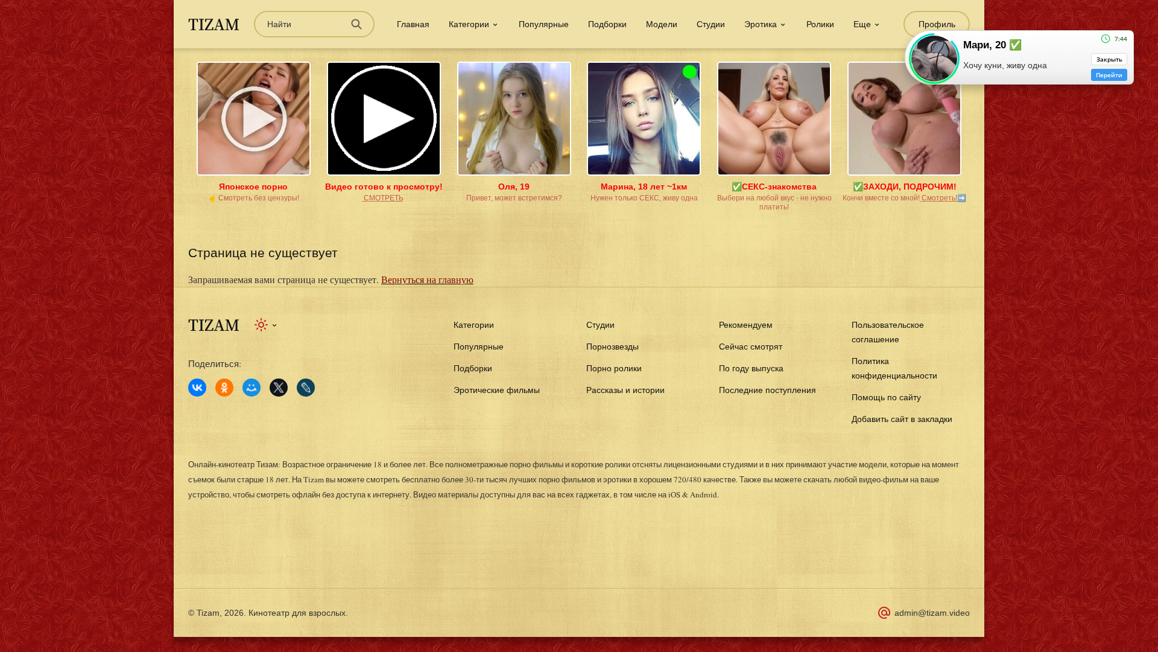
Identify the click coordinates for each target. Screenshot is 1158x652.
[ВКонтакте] (197, 388)
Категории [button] (469, 24)
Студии (711, 24)
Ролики (820, 24)
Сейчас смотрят (750, 346)
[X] (279, 388)
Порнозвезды (612, 346)
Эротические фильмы (497, 390)
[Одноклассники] (224, 388)
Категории (474, 325)
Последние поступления (767, 390)
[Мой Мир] (251, 388)
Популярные (544, 24)
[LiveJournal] (306, 388)
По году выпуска (751, 368)
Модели (661, 24)
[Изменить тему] (266, 325)
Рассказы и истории (625, 390)
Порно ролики (614, 368)
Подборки (607, 24)
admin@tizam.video (932, 613)
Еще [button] (862, 24)
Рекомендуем (746, 325)
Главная (413, 24)
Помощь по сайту (886, 397)
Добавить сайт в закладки (902, 419)
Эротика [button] (760, 24)
